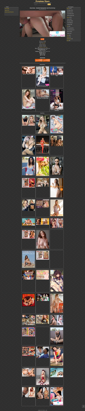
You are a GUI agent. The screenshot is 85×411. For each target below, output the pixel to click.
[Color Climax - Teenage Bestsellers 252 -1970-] (28, 239)
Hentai (68, 40)
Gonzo (44, 47)
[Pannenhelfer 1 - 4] (57, 239)
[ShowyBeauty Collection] (57, 223)
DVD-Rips (68, 10)
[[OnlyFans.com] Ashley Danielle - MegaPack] (28, 124)
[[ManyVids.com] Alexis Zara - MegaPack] (43, 396)
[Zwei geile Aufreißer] (57, 376)
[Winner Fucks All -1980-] (28, 303)
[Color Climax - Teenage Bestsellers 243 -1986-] (28, 188)
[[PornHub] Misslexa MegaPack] (28, 145)
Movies (68, 8)
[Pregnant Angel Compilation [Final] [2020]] (28, 280)
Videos (43, 9)
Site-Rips (68, 24)
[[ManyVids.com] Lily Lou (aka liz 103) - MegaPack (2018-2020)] (57, 320)
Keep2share (38, 60)
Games (68, 35)
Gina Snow (43, 43)
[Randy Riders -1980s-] (43, 336)
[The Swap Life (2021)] (57, 396)
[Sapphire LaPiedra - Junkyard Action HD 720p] (57, 166)
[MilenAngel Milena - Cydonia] (43, 166)
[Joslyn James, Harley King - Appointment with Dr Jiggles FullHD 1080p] (43, 356)
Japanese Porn (7, 10)
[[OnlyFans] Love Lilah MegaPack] (43, 239)
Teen (46, 47)
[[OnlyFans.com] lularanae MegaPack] (43, 188)
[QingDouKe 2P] (57, 188)
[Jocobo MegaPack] (28, 320)
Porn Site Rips (7, 8)
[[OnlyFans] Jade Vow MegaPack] (43, 376)
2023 (45, 42)
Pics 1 (42, 39)
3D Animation (69, 38)
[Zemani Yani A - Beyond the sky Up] (28, 259)
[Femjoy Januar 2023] (43, 223)
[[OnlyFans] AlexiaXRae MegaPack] (43, 124)
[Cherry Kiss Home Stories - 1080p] (28, 376)
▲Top (46, 410)
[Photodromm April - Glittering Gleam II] (57, 303)
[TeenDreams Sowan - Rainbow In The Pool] (57, 356)
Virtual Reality (69, 13)
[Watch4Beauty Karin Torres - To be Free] (57, 336)
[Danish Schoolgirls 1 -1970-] (28, 336)
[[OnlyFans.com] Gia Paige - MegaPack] (57, 259)
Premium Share (42, 1)
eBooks (68, 33)
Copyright (39, 410)
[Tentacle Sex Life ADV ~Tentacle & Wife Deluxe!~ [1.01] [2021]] (43, 280)
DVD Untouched (69, 15)
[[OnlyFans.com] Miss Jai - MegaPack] (28, 208)
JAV (67, 26)
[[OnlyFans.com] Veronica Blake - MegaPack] (28, 396)
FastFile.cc (46, 60)
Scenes (45, 9)
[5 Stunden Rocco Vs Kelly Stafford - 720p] (28, 356)
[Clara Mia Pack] (57, 208)
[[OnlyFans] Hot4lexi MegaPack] (28, 166)
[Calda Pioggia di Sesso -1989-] (43, 320)
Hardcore (41, 47)
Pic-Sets (68, 31)
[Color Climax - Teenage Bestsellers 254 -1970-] (43, 259)
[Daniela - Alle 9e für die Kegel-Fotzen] (57, 145)
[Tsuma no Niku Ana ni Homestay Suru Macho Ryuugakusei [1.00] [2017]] (57, 124)
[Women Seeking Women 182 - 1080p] (43, 208)
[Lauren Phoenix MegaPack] (43, 145)
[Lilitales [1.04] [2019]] (43, 303)
